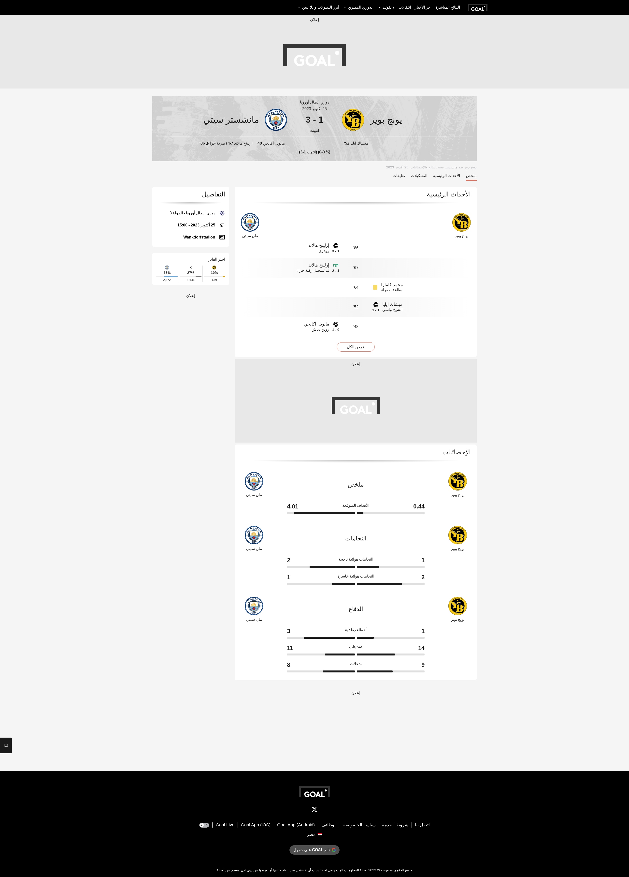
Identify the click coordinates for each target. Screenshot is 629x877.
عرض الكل (356, 347)
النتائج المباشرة (447, 7)
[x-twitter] (314, 810)
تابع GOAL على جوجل (311, 850)
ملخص (471, 176)
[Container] (407, 119)
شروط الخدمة (395, 824)
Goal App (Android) (296, 824)
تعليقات (399, 176)
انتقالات (405, 7)
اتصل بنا (422, 824)
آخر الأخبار (423, 7)
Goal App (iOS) (256, 824)
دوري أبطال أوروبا (314, 102)
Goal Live (225, 824)
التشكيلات (419, 176)
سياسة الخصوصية (359, 824)
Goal (363, 870)
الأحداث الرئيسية (446, 176)
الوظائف (329, 824)
